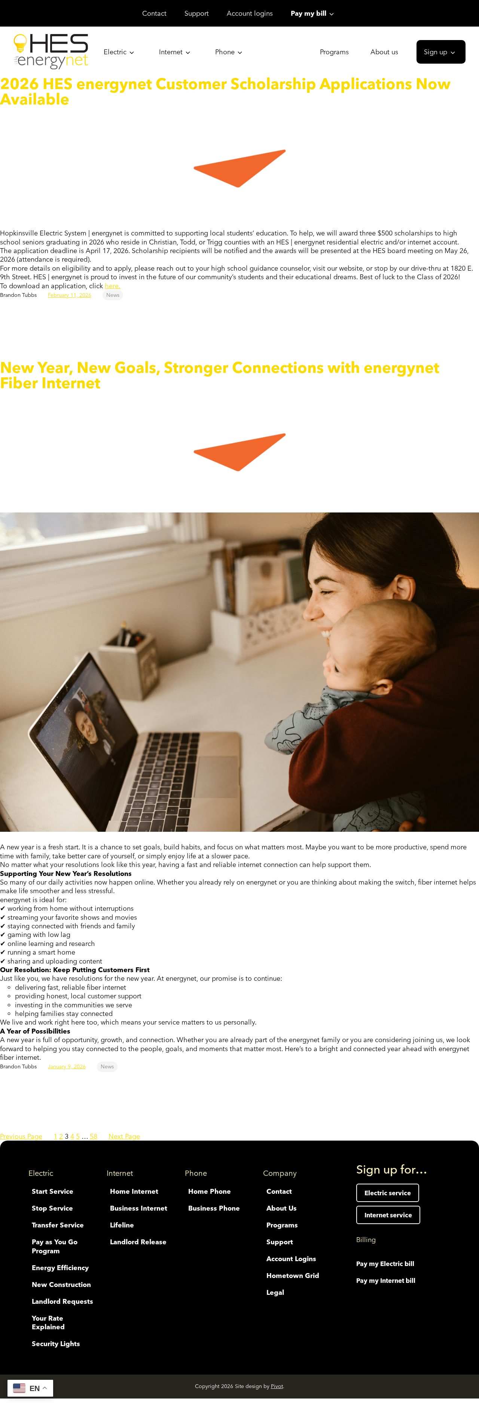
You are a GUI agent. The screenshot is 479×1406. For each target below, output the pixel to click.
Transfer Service (58, 1225)
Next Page (124, 1136)
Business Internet (138, 1208)
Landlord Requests (62, 1301)
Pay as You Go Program (54, 1246)
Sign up (435, 52)
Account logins (250, 13)
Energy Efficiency (60, 1267)
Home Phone (209, 1191)
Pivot (277, 1386)
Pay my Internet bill (385, 1280)
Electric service (387, 1193)
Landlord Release (138, 1242)
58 (93, 1136)
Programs (334, 52)
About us (384, 52)
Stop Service (52, 1208)
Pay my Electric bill (385, 1263)
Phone (225, 52)
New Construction (61, 1284)
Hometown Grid (292, 1275)
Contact (154, 13)
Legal (275, 1292)
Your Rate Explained (48, 1322)
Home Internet (134, 1191)
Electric (115, 52)
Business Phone (214, 1208)
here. (112, 285)
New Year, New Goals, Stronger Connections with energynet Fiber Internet (219, 375)
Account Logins (291, 1258)
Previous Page (21, 1136)
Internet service (388, 1215)
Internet (171, 52)
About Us (281, 1208)
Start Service (52, 1191)
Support (196, 13)
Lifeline (122, 1225)
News (112, 295)
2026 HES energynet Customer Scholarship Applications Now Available (225, 91)
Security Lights (56, 1343)
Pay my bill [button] (308, 13)
